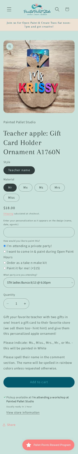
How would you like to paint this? (21, 241)
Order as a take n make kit (27, 262)
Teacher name (19, 170)
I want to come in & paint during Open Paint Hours (38, 254)
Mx (25, 187)
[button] (9, 9)
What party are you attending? (20, 275)
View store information (23, 412)
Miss (11, 197)
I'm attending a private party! (29, 246)
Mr (10, 187)
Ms (41, 187)
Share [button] (11, 425)
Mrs (57, 187)
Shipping (8, 213)
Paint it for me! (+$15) (23, 268)
